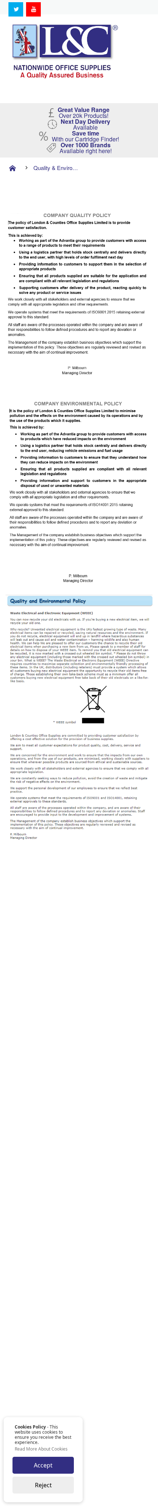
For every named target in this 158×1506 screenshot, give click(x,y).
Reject (43, 1485)
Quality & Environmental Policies (56, 167)
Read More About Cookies (41, 1449)
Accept (43, 1465)
